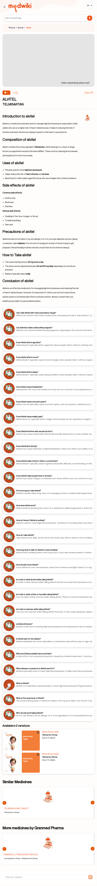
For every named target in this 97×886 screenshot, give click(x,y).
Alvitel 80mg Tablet (50, 754)
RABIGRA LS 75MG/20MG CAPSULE (21, 854)
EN (88, 5)
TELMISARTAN (13, 104)
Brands (20, 27)
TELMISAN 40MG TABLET (16, 808)
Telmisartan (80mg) (49, 757)
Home (12, 27)
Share (87, 93)
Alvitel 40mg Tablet (50, 732)
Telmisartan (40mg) (49, 735)
